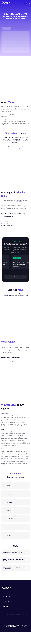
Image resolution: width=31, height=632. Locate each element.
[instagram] (25, 588)
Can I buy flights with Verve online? (13, 552)
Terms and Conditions (17, 614)
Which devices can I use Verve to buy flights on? (12, 567)
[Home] (6, 2)
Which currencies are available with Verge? (13, 560)
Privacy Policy (7, 614)
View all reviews (15, 276)
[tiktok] (22, 588)
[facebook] (16, 588)
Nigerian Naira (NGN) (16, 202)
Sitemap (25, 614)
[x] (19, 588)
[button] (28, 2)
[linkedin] (28, 588)
